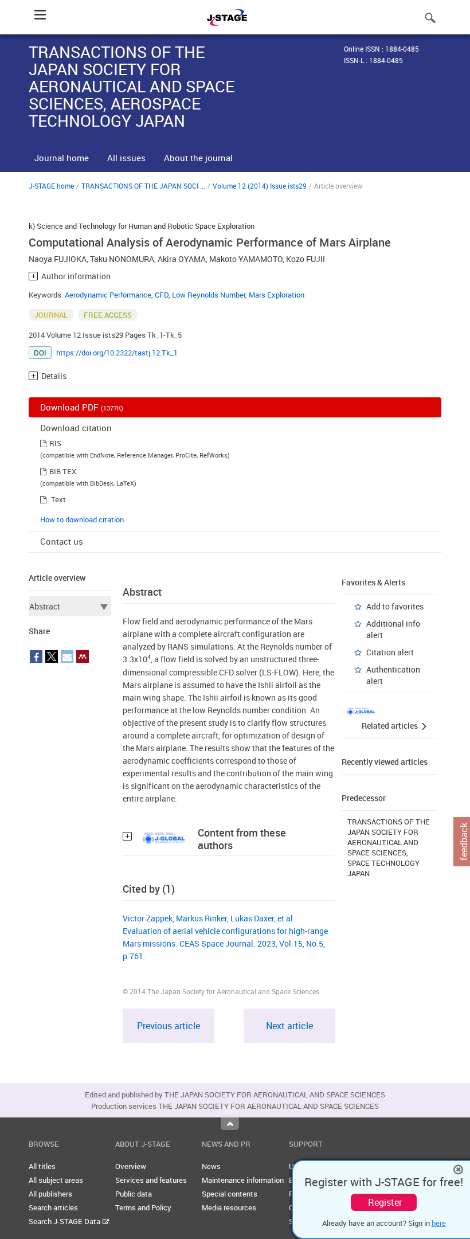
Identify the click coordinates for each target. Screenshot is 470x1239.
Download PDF (81, 407)
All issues (126, 157)
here (439, 1223)
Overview (130, 1166)
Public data (133, 1194)
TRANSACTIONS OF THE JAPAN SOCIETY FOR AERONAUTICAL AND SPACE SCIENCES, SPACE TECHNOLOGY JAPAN (388, 847)
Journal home (61, 157)
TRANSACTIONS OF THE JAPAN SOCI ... (143, 185)
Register (385, 1202)
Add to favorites (395, 606)
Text (58, 499)
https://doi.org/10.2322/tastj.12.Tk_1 (117, 352)
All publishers (50, 1194)
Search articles (53, 1207)
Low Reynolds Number (208, 295)
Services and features (151, 1180)
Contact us (61, 541)
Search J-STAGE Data (65, 1221)
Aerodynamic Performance (108, 295)
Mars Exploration (276, 295)
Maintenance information (243, 1180)
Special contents (229, 1194)
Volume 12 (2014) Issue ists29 (260, 185)
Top (230, 1123)
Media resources (229, 1207)
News (211, 1166)
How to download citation (82, 519)
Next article (289, 1025)
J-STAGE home (51, 185)
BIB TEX (62, 471)
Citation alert (390, 652)
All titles (42, 1166)
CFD (162, 295)
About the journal (198, 157)
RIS (55, 443)
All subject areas (56, 1180)
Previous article (168, 1025)
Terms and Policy (143, 1207)
